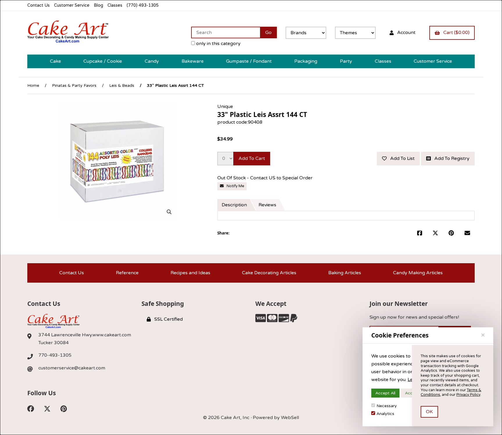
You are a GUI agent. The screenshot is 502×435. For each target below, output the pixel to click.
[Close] (483, 335)
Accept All (385, 393)
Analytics (385, 413)
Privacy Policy (468, 394)
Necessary (386, 405)
